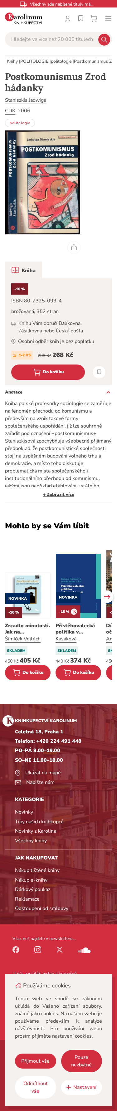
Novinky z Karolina (35, 831)
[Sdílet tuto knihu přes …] (73, 247)
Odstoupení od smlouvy (41, 908)
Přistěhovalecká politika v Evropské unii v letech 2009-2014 (78, 629)
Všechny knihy (31, 840)
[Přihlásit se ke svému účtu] (67, 18)
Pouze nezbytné (81, 1061)
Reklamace (27, 899)
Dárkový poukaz (32, 889)
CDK (10, 110)
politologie (61, 61)
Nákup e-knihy (31, 880)
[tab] (23, 270)
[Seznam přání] (80, 18)
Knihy (12, 61)
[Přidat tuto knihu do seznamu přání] (99, 372)
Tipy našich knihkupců (39, 821)
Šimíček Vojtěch (23, 638)
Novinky (24, 812)
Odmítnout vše (35, 1087)
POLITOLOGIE (34, 61)
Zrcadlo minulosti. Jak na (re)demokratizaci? (28, 629)
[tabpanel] (58, 331)
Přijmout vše (35, 1061)
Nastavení (84, 1087)
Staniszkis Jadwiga (25, 100)
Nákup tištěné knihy (37, 870)
